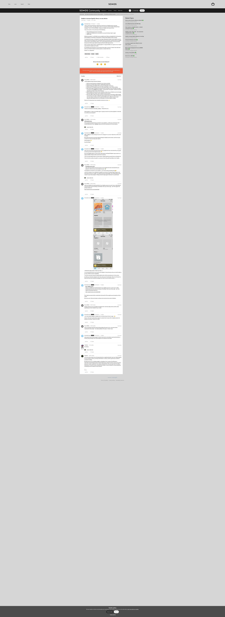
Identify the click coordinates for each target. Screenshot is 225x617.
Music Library (87, 53)
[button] (135, 10)
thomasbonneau (87, 23)
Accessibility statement (120, 380)
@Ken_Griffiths (98, 108)
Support (22, 4)
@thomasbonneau (88, 121)
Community (82, 14)
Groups (115, 10)
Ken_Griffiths (86, 79)
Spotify (97, 53)
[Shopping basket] (213, 4)
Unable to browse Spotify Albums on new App (134, 36)
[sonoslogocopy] (112, 4)
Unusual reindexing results (130, 39)
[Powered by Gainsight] (112, 378)
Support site (120, 10)
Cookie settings (112, 380)
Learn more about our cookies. (133, 609)
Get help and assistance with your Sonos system (94, 14)
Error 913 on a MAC (129, 55)
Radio (29, 4)
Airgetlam (86, 355)
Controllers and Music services (109, 14)
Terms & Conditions (104, 380)
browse (92, 53)
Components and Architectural (131, 34)
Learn (15, 4)
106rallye (86, 345)
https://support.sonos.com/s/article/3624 (91, 189)
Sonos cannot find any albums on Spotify (133, 20)
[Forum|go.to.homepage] (90, 10)
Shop (9, 4)
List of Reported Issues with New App (133, 23)
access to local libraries (130, 52)
